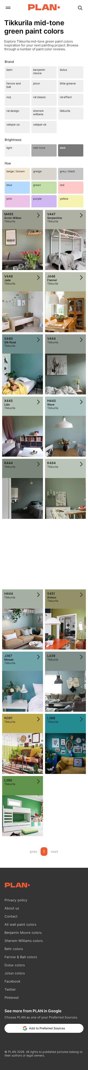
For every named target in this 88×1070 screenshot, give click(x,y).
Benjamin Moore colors (23, 932)
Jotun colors (14, 973)
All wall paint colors (20, 924)
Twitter (10, 989)
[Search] (80, 8)
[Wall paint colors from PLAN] (44, 7)
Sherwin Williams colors (23, 941)
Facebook (12, 981)
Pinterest (11, 997)
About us (11, 908)
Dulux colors (14, 965)
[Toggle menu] (8, 8)
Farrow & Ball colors (20, 957)
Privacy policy (15, 900)
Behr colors (13, 949)
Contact (11, 916)
